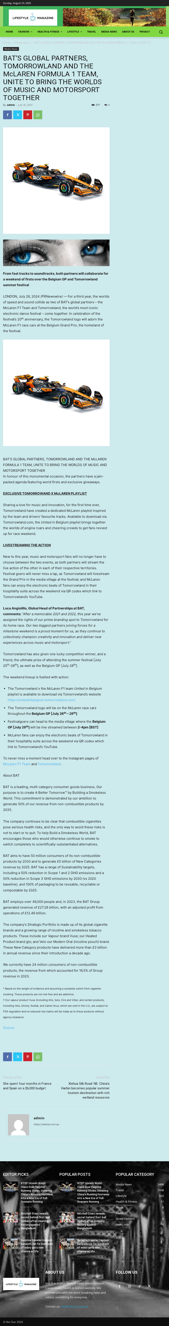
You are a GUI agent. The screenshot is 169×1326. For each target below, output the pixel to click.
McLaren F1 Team (16, 764)
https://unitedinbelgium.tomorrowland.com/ (41, 700)
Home (7, 42)
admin (11, 104)
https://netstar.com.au (46, 1124)
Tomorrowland (49, 764)
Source (8, 1028)
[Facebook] (7, 114)
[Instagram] (129, 1286)
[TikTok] (139, 1286)
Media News (22, 42)
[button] (161, 32)
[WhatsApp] (37, 114)
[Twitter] (17, 114)
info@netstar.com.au (74, 1306)
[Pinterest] (27, 114)
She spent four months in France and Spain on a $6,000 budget (27, 1086)
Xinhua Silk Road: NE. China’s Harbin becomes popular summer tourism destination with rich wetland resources (85, 1090)
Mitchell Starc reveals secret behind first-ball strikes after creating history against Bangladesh (35, 1221)
